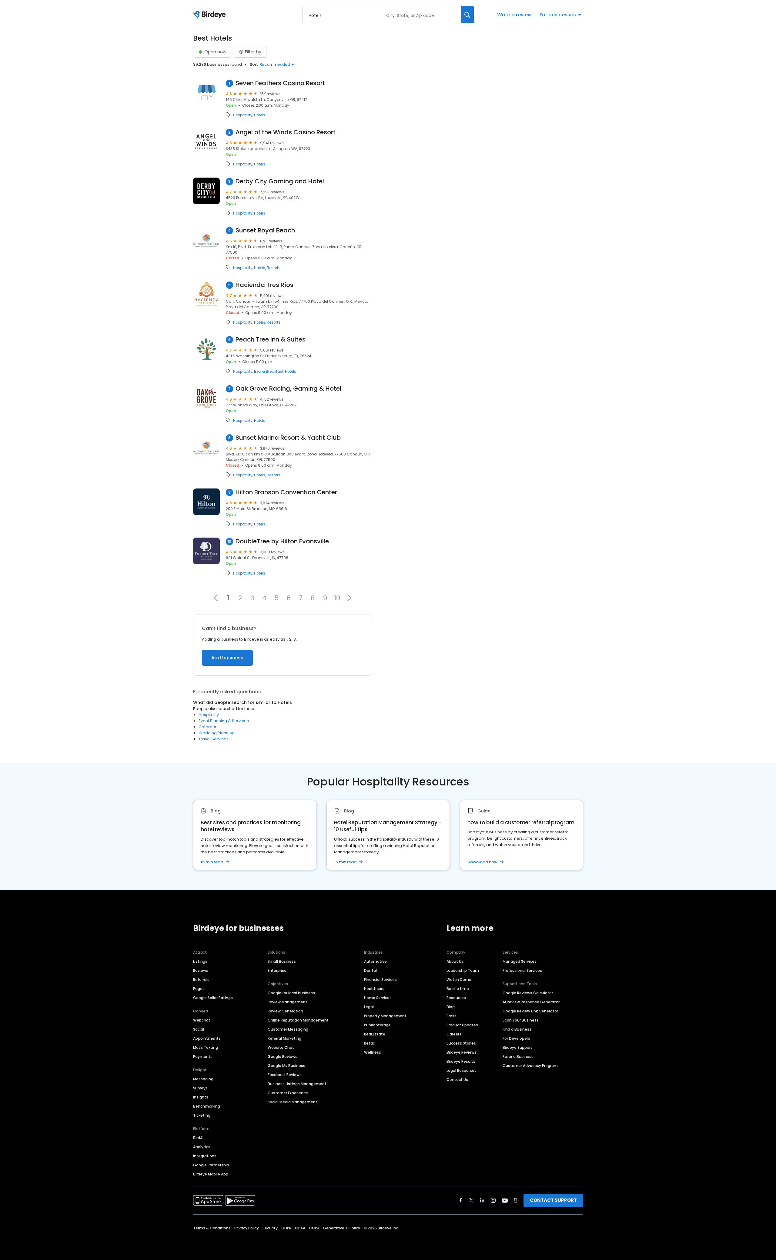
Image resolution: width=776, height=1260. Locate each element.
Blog (451, 1006)
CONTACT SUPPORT (553, 1200)
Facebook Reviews (285, 1074)
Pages (199, 988)
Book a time (458, 988)
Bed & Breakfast (268, 371)
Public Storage (377, 1025)
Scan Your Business (521, 1020)
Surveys (200, 1088)
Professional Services (522, 970)
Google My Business (286, 1065)
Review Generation (285, 1011)
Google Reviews (282, 1056)
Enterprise (277, 970)
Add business (227, 658)
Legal (369, 1006)
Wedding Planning (217, 733)
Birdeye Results (461, 1061)
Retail (369, 1043)
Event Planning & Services (224, 721)
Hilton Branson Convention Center (286, 492)
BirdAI (198, 1137)
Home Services (378, 997)
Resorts (273, 267)
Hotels (259, 115)
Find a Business (517, 1029)
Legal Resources (462, 1070)
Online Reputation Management (298, 1020)
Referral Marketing (284, 1038)
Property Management (385, 1015)
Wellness (372, 1052)
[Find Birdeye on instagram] (493, 1200)
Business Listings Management (297, 1083)
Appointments (207, 1038)
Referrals (201, 979)
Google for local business (291, 992)
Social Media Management (292, 1102)
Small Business (282, 961)
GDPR (286, 1228)
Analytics (201, 1146)
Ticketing (201, 1115)
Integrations (204, 1155)
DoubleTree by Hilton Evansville (282, 541)
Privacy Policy (246, 1228)
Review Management (287, 1002)
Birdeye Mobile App (210, 1174)
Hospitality (243, 115)
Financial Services (380, 979)
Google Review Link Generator (530, 1011)
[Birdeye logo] (210, 15)
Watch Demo (459, 979)
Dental (370, 970)
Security (270, 1228)
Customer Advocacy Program (530, 1065)
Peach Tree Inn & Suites (271, 339)
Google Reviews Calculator (528, 992)
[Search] (467, 14)
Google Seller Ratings (213, 997)
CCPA (314, 1228)
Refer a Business (518, 1056)
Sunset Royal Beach (265, 230)
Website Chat (281, 1047)
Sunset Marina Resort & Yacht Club (288, 438)
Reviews (200, 970)
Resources (456, 997)
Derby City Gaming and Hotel (280, 181)
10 (337, 598)
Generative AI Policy (341, 1228)
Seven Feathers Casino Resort (280, 83)
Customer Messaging (288, 1029)
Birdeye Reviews (462, 1052)
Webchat (201, 1020)
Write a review (514, 14)
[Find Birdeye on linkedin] (482, 1200)
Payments (202, 1056)
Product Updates (462, 1025)
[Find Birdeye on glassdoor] (515, 1200)
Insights (200, 1097)
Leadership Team (463, 970)
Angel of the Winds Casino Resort (286, 132)
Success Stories (461, 1043)
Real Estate (374, 1034)
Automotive (375, 961)
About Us (455, 961)
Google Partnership (211, 1165)
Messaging (203, 1079)
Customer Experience (288, 1092)
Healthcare (374, 988)
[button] (349, 598)
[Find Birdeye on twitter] (471, 1200)
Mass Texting (205, 1047)
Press (452, 1015)
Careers (454, 1034)
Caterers (207, 727)
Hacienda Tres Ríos (264, 285)
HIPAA (300, 1228)
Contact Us (457, 1079)
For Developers (516, 1038)
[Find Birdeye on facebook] (460, 1200)
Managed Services (520, 961)
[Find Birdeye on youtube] (505, 1200)
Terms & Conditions (212, 1228)
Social (198, 1029)
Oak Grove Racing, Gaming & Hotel (288, 388)
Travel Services (214, 739)
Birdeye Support (517, 1047)
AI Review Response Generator (531, 1002)
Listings (200, 961)
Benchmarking (206, 1106)
